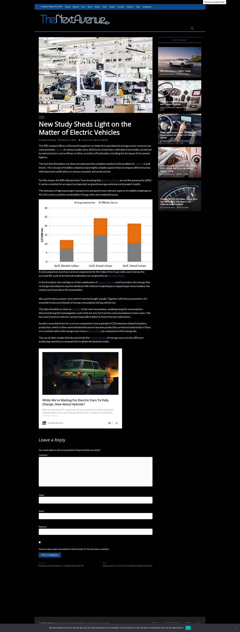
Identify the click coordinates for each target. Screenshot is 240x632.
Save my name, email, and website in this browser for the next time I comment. (74, 549)
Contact (121, 7)
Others (112, 7)
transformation (98, 337)
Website (43, 526)
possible (76, 309)
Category (188, 622)
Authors (130, 7)
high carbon (94, 331)
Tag (198, 622)
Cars (83, 7)
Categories (146, 7)
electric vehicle (116, 275)
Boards (76, 7)
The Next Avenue (168, 74)
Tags (138, 7)
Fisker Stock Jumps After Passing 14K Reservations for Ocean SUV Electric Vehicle (178, 135)
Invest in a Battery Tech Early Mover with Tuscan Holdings (177, 103)
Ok (188, 628)
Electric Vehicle (100, 140)
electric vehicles (110, 180)
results (59, 149)
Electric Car (87, 140)
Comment (44, 455)
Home (67, 7)
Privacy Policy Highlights (171, 622)
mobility (139, 163)
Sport (90, 7)
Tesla (104, 7)
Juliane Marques (48, 140)
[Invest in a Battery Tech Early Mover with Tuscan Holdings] (179, 95)
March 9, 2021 (183, 74)
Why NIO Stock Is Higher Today (175, 70)
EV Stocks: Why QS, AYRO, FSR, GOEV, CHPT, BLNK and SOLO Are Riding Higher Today (178, 168)
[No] (236, 627)
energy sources (106, 282)
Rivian (97, 7)
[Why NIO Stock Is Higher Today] (179, 62)
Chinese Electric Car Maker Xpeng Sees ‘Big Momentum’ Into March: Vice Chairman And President (178, 202)
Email (42, 511)
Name (42, 495)
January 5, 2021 (68, 140)
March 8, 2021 (183, 207)
